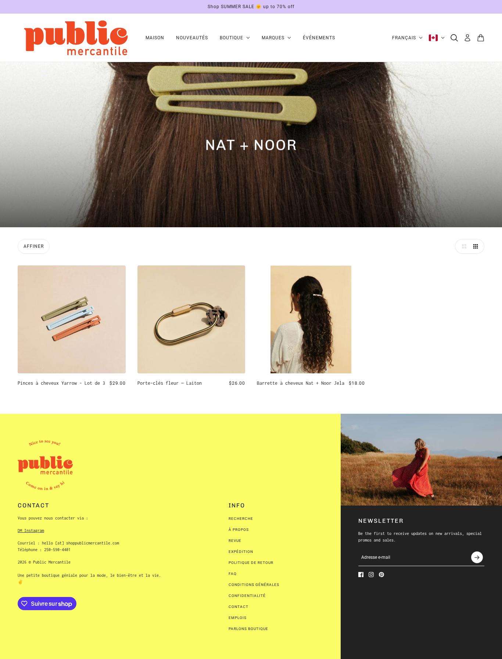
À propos (239, 530)
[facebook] (361, 575)
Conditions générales (254, 585)
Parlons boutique (248, 629)
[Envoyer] (477, 557)
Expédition (241, 552)
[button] (462, 246)
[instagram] (371, 575)
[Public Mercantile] (76, 37)
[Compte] (467, 37)
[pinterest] (381, 575)
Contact (238, 607)
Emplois (238, 618)
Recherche (241, 519)
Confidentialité (247, 596)
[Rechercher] (454, 37)
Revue (235, 541)
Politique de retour (251, 563)
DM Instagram (31, 530)
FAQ (233, 574)
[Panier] (480, 37)
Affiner (34, 246)
